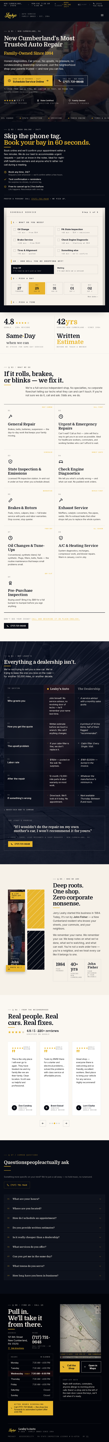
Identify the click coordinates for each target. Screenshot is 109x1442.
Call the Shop (71, 1367)
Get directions (17, 1348)
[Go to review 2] (52, 1123)
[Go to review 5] (59, 1123)
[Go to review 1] (50, 1123)
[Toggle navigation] (102, 15)
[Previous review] (43, 1123)
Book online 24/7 (67, 5)
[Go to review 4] (57, 1123)
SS (87, 1436)
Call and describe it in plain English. (56, 619)
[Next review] (66, 1123)
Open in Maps (93, 1367)
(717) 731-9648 (98, 5)
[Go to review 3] (54, 1123)
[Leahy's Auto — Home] (11, 15)
